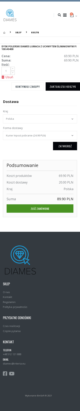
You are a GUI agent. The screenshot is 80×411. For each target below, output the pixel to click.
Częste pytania (12, 331)
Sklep (18, 32)
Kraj (5, 111)
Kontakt (7, 297)
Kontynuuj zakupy (28, 86)
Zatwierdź (65, 146)
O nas (6, 292)
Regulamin (9, 302)
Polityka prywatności (15, 307)
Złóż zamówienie (40, 208)
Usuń (9, 77)
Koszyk (35, 32)
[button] (59, 15)
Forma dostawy (13, 128)
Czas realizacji (11, 326)
